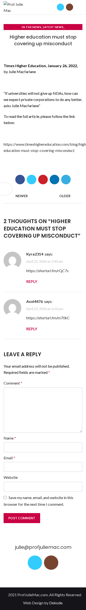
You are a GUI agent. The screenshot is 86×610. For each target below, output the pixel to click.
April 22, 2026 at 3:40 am (44, 262)
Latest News (53, 27)
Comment (13, 383)
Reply (31, 281)
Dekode (55, 602)
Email (9, 457)
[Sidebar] (6, 189)
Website (11, 477)
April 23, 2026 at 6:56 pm (44, 309)
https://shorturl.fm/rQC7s (47, 270)
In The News (31, 27)
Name (10, 438)
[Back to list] (43, 196)
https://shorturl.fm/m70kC (48, 317)
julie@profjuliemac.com (43, 547)
